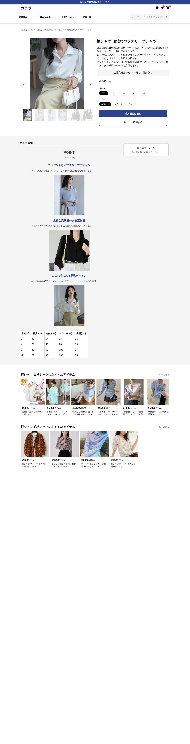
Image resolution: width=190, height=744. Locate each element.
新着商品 (23, 17)
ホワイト (105, 104)
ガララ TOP (27, 29)
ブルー (131, 104)
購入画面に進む (133, 113)
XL (144, 93)
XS (103, 93)
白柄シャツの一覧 (45, 29)
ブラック (118, 104)
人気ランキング (69, 17)
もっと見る (164, 374)
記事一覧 (87, 17)
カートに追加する (133, 122)
